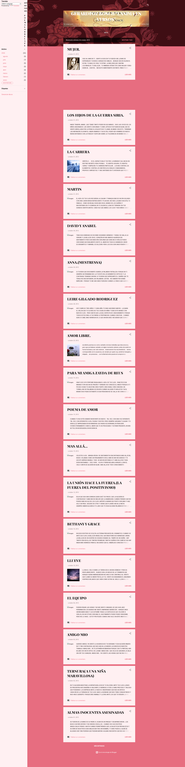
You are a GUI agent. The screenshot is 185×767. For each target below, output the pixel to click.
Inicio (106, 32)
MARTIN (74, 189)
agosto (5, 56)
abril (4, 70)
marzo (5, 73)
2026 (3, 53)
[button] (130, 48)
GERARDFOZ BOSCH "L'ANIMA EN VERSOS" (106, 16)
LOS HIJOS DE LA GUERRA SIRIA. (95, 115)
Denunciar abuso (7, 94)
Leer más (128, 74)
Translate (16, 6)
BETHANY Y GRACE (83, 524)
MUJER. (73, 49)
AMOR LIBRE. (79, 335)
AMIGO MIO (77, 634)
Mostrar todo (127, 40)
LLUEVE (74, 560)
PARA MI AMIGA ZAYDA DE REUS (95, 373)
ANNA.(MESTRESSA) (84, 262)
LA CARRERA (78, 151)
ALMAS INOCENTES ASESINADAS (95, 712)
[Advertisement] (143, 67)
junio (4, 63)
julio (4, 60)
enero (5, 80)
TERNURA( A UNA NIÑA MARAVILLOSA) (86, 673)
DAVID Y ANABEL (81, 225)
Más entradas (99, 746)
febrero (5, 77)
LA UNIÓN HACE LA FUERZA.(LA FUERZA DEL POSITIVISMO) (94, 485)
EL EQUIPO (76, 598)
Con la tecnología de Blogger (107, 752)
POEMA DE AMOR (82, 409)
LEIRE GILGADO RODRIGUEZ (92, 299)
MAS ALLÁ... (77, 446)
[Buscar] (148, 5)
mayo (5, 66)
